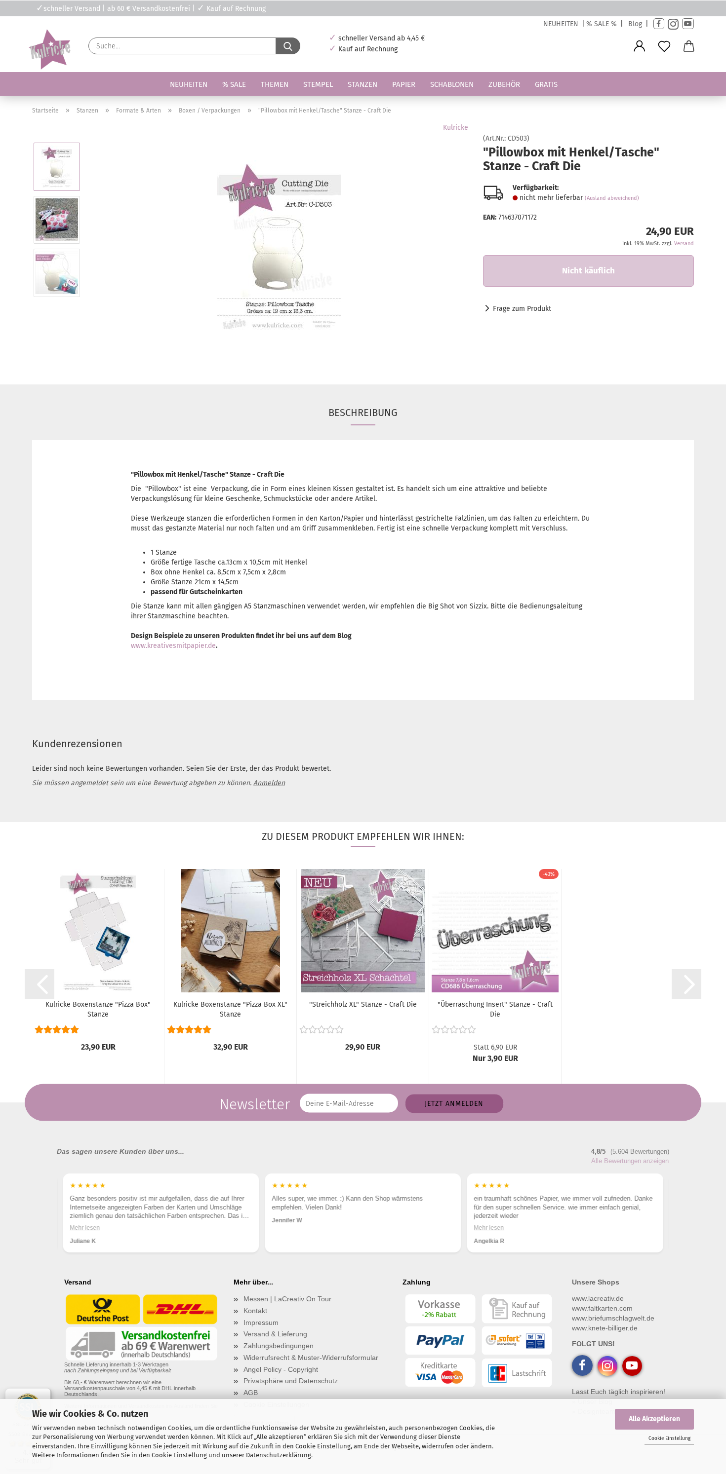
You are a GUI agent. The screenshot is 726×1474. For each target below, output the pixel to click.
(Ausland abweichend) (612, 198)
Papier (403, 84)
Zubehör (504, 84)
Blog (635, 24)
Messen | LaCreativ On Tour (287, 1299)
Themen (274, 84)
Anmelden (269, 783)
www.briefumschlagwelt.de (613, 1318)
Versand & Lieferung (275, 1334)
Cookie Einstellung (669, 1438)
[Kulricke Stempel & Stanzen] (48, 50)
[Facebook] (658, 24)
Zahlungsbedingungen (278, 1346)
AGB (250, 1393)
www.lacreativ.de (598, 1298)
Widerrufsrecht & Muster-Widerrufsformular (310, 1357)
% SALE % (601, 24)
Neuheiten (188, 84)
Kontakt (255, 1311)
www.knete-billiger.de (605, 1328)
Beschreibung (363, 412)
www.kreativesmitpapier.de (173, 646)
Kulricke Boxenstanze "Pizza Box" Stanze (98, 1009)
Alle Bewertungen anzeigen (630, 1161)
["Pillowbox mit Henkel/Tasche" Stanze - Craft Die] (279, 246)
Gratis (546, 84)
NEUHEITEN (560, 24)
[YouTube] (688, 24)
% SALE (234, 84)
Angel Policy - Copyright (280, 1369)
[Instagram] (673, 24)
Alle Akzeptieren (654, 1419)
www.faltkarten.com (602, 1308)
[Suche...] (288, 46)
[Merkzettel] (664, 46)
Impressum (261, 1322)
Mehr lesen (85, 1227)
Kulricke (455, 127)
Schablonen (452, 84)
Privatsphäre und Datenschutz (290, 1381)
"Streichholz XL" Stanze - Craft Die (363, 1004)
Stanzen (362, 84)
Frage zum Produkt (522, 308)
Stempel (318, 84)
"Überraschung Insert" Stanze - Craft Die (495, 1009)
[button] (639, 46)
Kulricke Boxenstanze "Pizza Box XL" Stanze (230, 1009)
